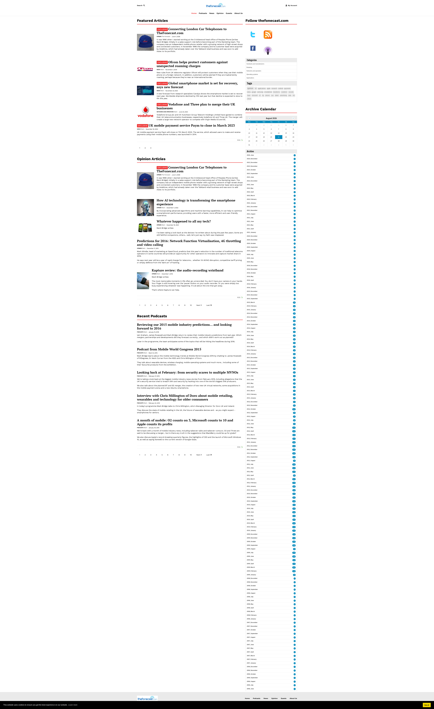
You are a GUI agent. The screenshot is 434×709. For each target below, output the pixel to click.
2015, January (251, 310)
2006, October (251, 674)
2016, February (252, 284)
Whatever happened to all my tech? (184, 221)
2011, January (251, 486)
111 (294, 505)
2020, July (250, 254)
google (254, 92)
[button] (141, 5)
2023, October (251, 170)
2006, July (250, 685)
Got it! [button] (426, 705)
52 (294, 339)
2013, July (250, 376)
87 (294, 405)
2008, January (251, 619)
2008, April (250, 608)
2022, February (252, 199)
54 (294, 321)
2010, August (251, 505)
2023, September (252, 173)
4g (263, 95)
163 (294, 567)
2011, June (250, 468)
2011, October (251, 453)
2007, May (250, 648)
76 (294, 368)
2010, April (250, 519)
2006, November (252, 670)
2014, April (250, 343)
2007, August (251, 637)
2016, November (252, 269)
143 (294, 530)
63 (294, 346)
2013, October (251, 365)
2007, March (251, 655)
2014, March (251, 346)
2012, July (250, 420)
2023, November (252, 166)
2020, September (252, 247)
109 (294, 449)
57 (294, 372)
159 (294, 552)
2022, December (252, 181)
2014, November (252, 317)
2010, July (250, 508)
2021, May (250, 225)
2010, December (252, 490)
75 (294, 376)
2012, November (252, 405)
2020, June (250, 258)
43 (294, 332)
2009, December (252, 534)
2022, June (250, 184)
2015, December (252, 291)
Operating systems (252, 74)
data (289, 95)
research (274, 88)
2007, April (250, 652)
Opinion (220, 13)
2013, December (252, 357)
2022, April (250, 192)
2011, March (251, 479)
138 (294, 483)
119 (294, 457)
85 (294, 354)
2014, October (251, 321)
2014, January (251, 354)
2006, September (252, 678)
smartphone (268, 92)
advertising (283, 95)
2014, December (252, 313)
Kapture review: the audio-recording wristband (187, 270)
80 (294, 424)
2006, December (252, 666)
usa (272, 95)
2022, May (250, 188)
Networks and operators (165, 111)
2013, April (250, 387)
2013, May (250, 383)
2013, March (251, 390)
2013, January (251, 398)
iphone (267, 95)
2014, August (251, 328)
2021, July (250, 217)
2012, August (251, 416)
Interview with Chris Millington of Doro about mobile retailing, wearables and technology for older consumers (185, 397)
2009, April (250, 563)
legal (248, 95)
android (280, 88)
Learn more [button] (72, 705)
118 (294, 490)
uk (256, 88)
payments (287, 88)
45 (294, 317)
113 (294, 438)
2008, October (251, 585)
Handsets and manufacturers (255, 64)
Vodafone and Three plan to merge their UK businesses (196, 106)
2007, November (252, 626)
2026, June (250, 155)
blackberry (276, 92)
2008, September (252, 589)
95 (294, 398)
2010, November (252, 493)
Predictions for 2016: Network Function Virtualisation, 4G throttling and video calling (189, 243)
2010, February (252, 527)
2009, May (250, 560)
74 (294, 387)
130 (294, 453)
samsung (260, 92)
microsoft (254, 95)
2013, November (252, 361)
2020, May (250, 262)
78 (294, 350)
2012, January (251, 442)
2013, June (250, 379)
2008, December (252, 578)
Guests (229, 13)
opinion (250, 88)
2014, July (250, 332)
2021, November (252, 210)
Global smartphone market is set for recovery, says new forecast (197, 85)
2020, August (251, 251)
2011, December (252, 446)
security (291, 92)
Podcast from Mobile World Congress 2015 (169, 349)
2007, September (252, 633)
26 (294, 310)
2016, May (250, 276)
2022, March (251, 195)
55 (294, 343)
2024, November (252, 159)
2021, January (251, 232)
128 (294, 512)
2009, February (252, 571)
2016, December (252, 265)
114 (294, 516)
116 (294, 486)
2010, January (251, 530)
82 (294, 475)
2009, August (251, 549)
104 (294, 523)
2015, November (252, 295)
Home (194, 13)
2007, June (250, 644)
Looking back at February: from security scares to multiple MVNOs (187, 372)
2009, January (251, 575)
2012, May (250, 427)
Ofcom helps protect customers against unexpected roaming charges (192, 64)
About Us (238, 13)
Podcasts (203, 13)
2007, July (250, 641)
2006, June (250, 689)
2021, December (252, 206)
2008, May (250, 604)
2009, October (251, 541)
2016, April (250, 280)
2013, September (252, 368)
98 (294, 412)
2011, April (250, 475)
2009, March (251, 567)
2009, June (250, 556)
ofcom (249, 99)
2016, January (251, 287)
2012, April (250, 431)
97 (294, 394)
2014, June (250, 335)
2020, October (251, 243)
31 (294, 328)
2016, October (251, 273)
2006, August (251, 681)
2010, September (252, 501)
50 (294, 335)
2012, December (252, 402)
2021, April (250, 229)
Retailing (249, 67)
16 (294, 302)
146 (294, 538)
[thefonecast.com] (215, 5)
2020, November (252, 240)
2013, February (252, 394)
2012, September (252, 412)
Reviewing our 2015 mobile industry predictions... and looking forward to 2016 (184, 326)
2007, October (251, 630)
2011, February (251, 483)
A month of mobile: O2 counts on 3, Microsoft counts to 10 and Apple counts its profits (185, 422)
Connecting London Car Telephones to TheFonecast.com (192, 31)
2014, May (250, 339)
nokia (249, 92)
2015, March (251, 302)
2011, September (252, 457)
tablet (276, 95)
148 (294, 545)
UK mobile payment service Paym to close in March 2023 (186, 125)
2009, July (250, 552)
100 (294, 431)
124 (294, 464)
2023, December (252, 162)
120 (294, 468)
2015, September (252, 298)
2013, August (251, 372)
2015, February (252, 306)
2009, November (252, 538)
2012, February (252, 438)
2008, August (251, 593)
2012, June (250, 424)
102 (294, 409)
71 (294, 365)
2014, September (252, 324)
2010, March (251, 523)
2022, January (251, 203)
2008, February (252, 615)
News (211, 13)
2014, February (252, 350)
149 (294, 541)
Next (198, 305)
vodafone (284, 92)
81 (294, 402)
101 (294, 479)
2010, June (250, 512)
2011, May (250, 471)
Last (208, 305)
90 (294, 460)
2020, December (252, 236)
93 (294, 549)
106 (294, 446)
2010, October (251, 497)
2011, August (251, 460)
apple (268, 88)
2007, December (252, 622)
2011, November (252, 449)
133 (294, 427)
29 (294, 575)
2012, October (251, 409)
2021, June (250, 221)
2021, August (251, 214)
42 (294, 324)
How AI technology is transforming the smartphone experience (196, 202)
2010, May (250, 516)
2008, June (250, 600)
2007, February (252, 659)
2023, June (250, 177)
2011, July (250, 464)
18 (294, 306)
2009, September (252, 545)
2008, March (251, 611)
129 (294, 442)
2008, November (252, 582)
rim (294, 95)
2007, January (251, 663)
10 (191, 305)
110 (294, 435)
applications (262, 88)
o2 (260, 95)
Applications (250, 78)
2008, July (250, 597)
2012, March (251, 435)
